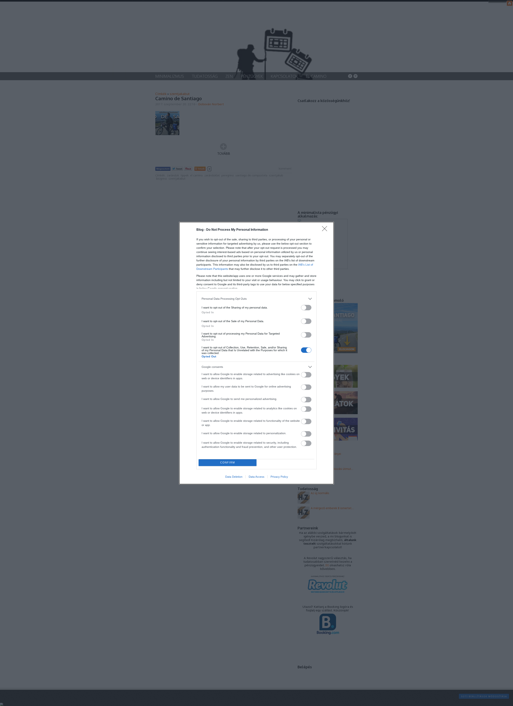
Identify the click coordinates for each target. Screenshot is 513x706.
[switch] (306, 307)
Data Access (256, 476)
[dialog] (256, 353)
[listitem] (256, 299)
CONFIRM (227, 462)
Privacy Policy (279, 476)
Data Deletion (233, 476)
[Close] (326, 230)
